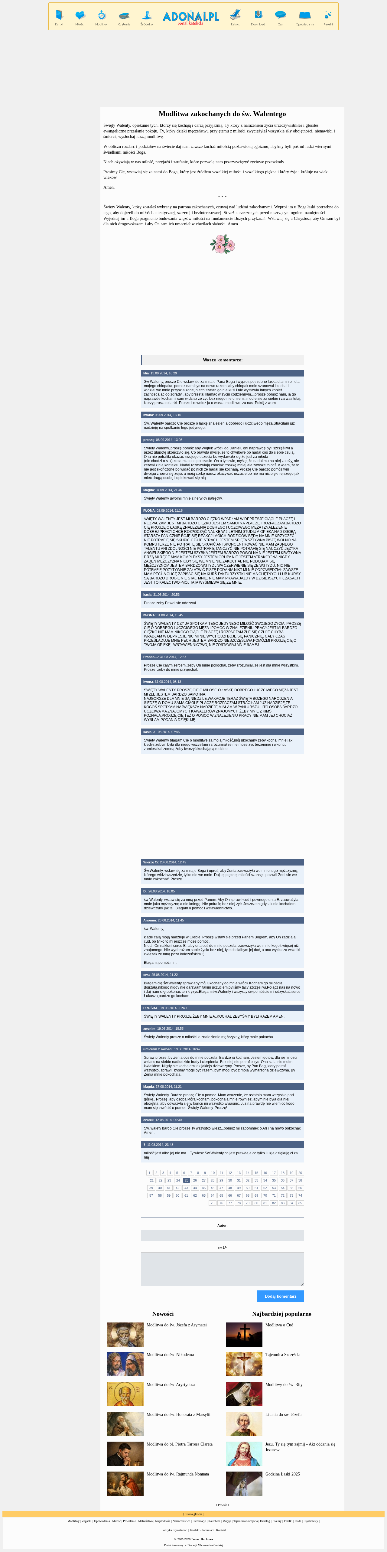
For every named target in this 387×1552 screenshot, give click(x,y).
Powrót (222, 1505)
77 (230, 1203)
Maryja (227, 1521)
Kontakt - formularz (202, 1530)
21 (152, 1180)
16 (265, 1173)
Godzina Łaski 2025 (282, 1474)
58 (160, 1195)
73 (291, 1195)
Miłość (116, 1521)
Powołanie (129, 1521)
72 (283, 1195)
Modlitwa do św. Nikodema (170, 1354)
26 (195, 1180)
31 (239, 1180)
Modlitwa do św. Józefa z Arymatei (177, 1325)
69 (256, 1195)
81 (265, 1203)
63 (204, 1195)
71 (274, 1195)
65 (221, 1195)
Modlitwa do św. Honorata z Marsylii (178, 1414)
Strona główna (193, 1514)
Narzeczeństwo (181, 1521)
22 (160, 1180)
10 (213, 1173)
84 (291, 1203)
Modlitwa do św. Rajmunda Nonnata (178, 1474)
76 (221, 1203)
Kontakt (221, 1530)
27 (204, 1180)
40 (160, 1188)
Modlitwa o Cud (279, 1325)
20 (300, 1173)
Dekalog (265, 1521)
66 (230, 1195)
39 (151, 1188)
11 (221, 1173)
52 (265, 1188)
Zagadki (87, 1521)
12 (230, 1173)
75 (212, 1203)
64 (212, 1195)
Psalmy (276, 1521)
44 (195, 1188)
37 (291, 1180)
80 (256, 1203)
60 (177, 1195)
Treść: (222, 1248)
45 (204, 1188)
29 (221, 1180)
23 (169, 1180)
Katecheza (214, 1521)
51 (256, 1188)
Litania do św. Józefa (283, 1414)
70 (265, 1195)
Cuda (298, 1521)
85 (300, 1203)
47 (221, 1188)
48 (230, 1188)
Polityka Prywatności (174, 1530)
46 (212, 1188)
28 (212, 1180)
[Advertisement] (193, 68)
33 (256, 1180)
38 (300, 1180)
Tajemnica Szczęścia (282, 1354)
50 (247, 1188)
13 (239, 1173)
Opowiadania (102, 1521)
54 (283, 1188)
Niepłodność (162, 1521)
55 (291, 1188)
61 (186, 1195)
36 (283, 1180)
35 (274, 1180)
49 (239, 1188)
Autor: (222, 1225)
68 (247, 1195)
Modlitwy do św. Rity (284, 1384)
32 (247, 1180)
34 (265, 1180)
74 (300, 1195)
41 (169, 1188)
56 (300, 1188)
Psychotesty (311, 1521)
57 (151, 1195)
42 (177, 1188)
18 (283, 1173)
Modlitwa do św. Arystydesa (171, 1384)
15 (256, 1173)
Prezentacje (199, 1521)
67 (239, 1195)
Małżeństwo (145, 1521)
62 (195, 1195)
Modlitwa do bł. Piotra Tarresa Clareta (180, 1444)
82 (274, 1203)
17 (274, 1173)
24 (178, 1180)
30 (230, 1180)
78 (239, 1203)
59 (169, 1195)
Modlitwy (73, 1521)
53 (274, 1188)
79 (247, 1203)
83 (283, 1203)
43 (186, 1188)
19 (291, 1173)
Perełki (288, 1521)
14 (247, 1173)
